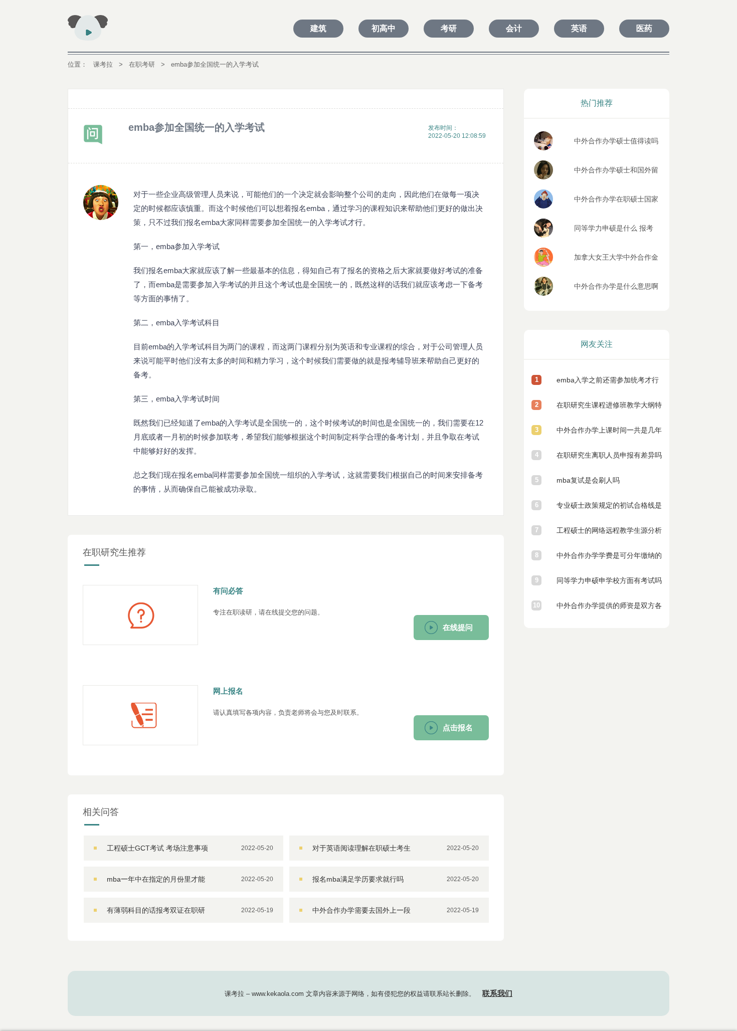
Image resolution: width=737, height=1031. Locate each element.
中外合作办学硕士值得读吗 (616, 141)
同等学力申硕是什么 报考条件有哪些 (613, 231)
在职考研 (142, 64)
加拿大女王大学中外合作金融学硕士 (616, 260)
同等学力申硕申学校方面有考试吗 (609, 580)
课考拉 (103, 64)
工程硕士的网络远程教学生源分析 (609, 530)
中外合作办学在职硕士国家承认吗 (616, 202)
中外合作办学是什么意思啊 (616, 286)
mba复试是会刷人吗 (588, 480)
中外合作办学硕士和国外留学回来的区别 (616, 172)
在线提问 (458, 627)
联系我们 (497, 993)
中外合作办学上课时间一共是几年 (609, 430)
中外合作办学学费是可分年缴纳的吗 (609, 559)
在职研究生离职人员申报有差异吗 (609, 455)
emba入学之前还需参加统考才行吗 (608, 384)
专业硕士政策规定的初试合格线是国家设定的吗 (609, 509)
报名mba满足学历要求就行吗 (358, 879)
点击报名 (458, 727)
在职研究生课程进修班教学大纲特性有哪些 (609, 409)
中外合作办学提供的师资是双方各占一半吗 (609, 609)
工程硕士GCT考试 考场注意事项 (157, 848)
